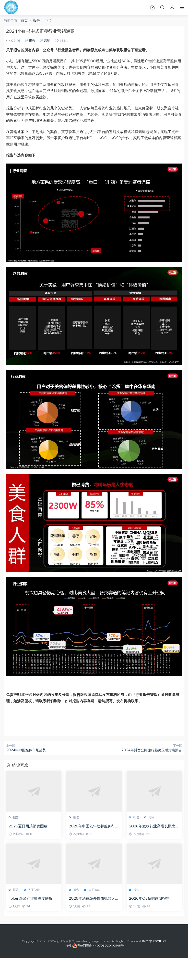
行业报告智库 (11, 7)
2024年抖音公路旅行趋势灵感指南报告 (151, 750)
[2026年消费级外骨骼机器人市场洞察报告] (94, 864)
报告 (32, 40)
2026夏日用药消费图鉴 (28, 826)
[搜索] (162, 7)
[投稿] (152, 7)
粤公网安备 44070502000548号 (100, 945)
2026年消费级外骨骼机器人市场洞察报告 (94, 899)
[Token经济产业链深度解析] (33, 864)
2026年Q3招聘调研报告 (149, 898)
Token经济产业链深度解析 (30, 898)
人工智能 (34, 889)
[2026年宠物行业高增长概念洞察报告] (154, 791)
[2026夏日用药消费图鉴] (33, 791)
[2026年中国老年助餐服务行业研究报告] (94, 791)
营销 (47, 40)
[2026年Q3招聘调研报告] (154, 864)
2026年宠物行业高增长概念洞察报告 (154, 826)
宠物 (151, 817)
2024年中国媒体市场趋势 (26, 750)
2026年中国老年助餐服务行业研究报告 (94, 826)
